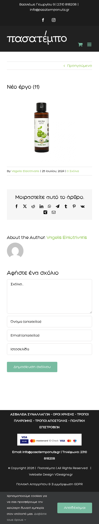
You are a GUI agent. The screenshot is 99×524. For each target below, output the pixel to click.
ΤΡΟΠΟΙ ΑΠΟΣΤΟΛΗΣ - (52, 420)
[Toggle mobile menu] (89, 44)
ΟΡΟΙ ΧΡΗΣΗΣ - (64, 414)
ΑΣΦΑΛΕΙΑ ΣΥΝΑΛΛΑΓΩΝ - (31, 414)
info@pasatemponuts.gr (49, 10)
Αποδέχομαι (74, 508)
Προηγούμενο (79, 66)
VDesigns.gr (64, 474)
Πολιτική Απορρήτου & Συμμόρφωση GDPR (49, 484)
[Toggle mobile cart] (80, 44)
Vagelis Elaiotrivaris (25, 171)
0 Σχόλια (73, 171)
